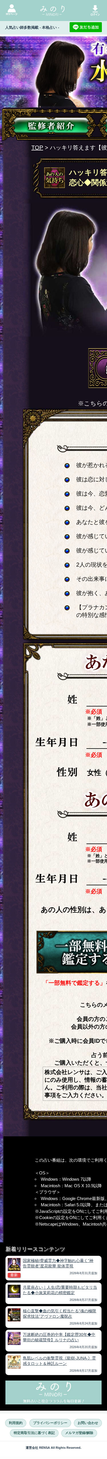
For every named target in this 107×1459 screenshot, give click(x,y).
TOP (37, 147)
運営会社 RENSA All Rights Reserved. (53, 1447)
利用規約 (16, 1423)
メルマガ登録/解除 (79, 1433)
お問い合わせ (88, 1423)
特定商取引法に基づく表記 (34, 1433)
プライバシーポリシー (50, 1423)
